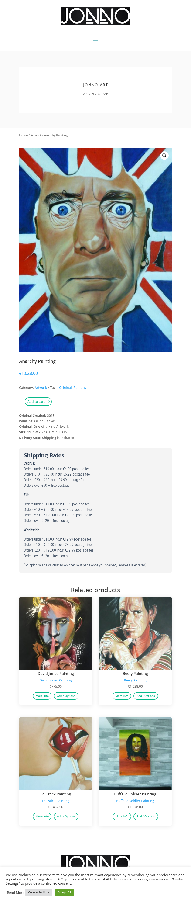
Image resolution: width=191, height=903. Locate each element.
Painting (80, 387)
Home (23, 135)
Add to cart (36, 401)
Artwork (35, 135)
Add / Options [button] (66, 696)
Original (65, 387)
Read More (15, 892)
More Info (42, 696)
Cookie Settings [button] (39, 892)
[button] (164, 155)
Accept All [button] (64, 892)
